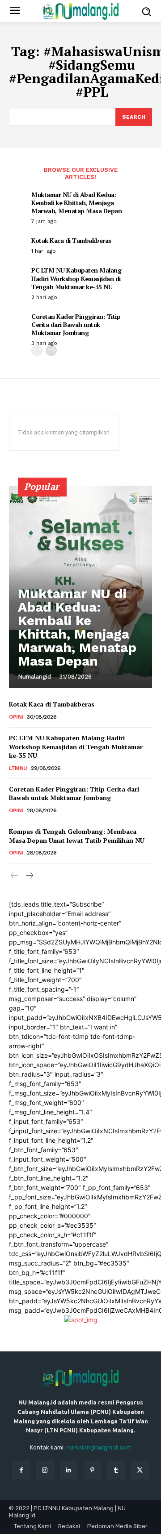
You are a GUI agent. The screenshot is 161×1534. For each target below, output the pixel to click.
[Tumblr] (116, 1470)
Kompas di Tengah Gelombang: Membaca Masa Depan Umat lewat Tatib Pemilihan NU (76, 836)
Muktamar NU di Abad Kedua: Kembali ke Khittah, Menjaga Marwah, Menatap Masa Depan (76, 202)
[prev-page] (36, 350)
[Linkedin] (68, 1470)
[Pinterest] (92, 1470)
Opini (16, 717)
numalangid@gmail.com (98, 1447)
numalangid (34, 676)
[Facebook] (21, 1470)
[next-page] (51, 350)
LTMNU (18, 768)
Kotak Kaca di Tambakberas (71, 240)
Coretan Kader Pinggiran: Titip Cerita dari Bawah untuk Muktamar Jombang (75, 324)
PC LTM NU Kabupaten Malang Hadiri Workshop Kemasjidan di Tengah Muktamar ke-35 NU (76, 278)
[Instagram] (45, 1470)
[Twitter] (139, 1470)
